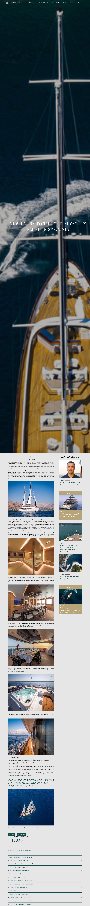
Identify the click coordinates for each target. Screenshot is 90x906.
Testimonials (69, 2)
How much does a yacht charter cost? (18, 860)
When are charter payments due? (17, 877)
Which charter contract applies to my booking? (20, 880)
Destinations (38, 2)
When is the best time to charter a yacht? (19, 847)
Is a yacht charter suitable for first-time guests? (20, 904)
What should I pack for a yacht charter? (18, 894)
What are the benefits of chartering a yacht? (20, 850)
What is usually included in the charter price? (20, 864)
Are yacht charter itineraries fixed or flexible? (20, 853)
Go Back (11, 834)
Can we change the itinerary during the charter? (21, 901)
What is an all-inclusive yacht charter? (18, 870)
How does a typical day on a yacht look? (19, 897)
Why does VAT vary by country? (16, 891)
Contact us (10, 828)
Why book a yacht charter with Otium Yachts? (20, 857)
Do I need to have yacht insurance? (17, 887)
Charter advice (55, 2)
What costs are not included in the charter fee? (20, 874)
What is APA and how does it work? (17, 867)
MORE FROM (21, 834)
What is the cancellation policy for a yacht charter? (21, 884)
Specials (46, 2)
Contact (77, 2)
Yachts (30, 2)
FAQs (62, 2)
